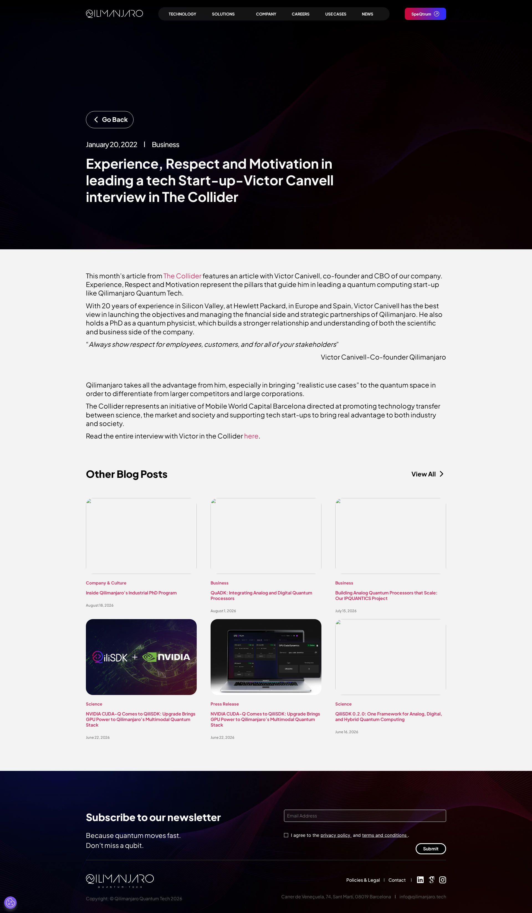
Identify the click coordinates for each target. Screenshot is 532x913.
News (367, 13)
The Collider (182, 275)
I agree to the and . (350, 835)
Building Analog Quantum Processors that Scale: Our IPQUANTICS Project (386, 595)
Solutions (223, 13)
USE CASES (335, 13)
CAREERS (301, 13)
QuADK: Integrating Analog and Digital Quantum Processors (261, 595)
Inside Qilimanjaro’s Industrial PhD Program (131, 593)
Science (94, 703)
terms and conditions (385, 835)
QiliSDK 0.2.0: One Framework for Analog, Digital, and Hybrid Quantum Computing (388, 716)
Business (220, 582)
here (251, 436)
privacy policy (336, 835)
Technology (182, 13)
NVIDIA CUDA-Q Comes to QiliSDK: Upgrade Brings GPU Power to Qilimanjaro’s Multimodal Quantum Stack (140, 719)
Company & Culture (106, 582)
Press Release (225, 703)
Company (266, 13)
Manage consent (10, 902)
